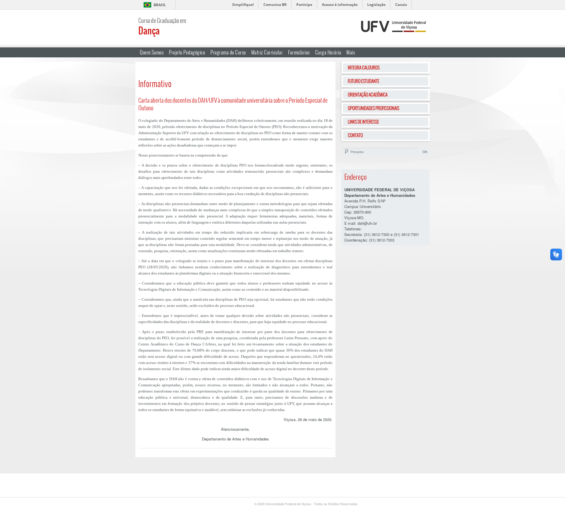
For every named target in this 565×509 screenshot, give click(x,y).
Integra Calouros (364, 67)
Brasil (160, 4)
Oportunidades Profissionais (373, 108)
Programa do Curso (228, 52)
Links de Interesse (363, 121)
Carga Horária (328, 52)
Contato (355, 135)
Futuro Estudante (363, 81)
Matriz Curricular (267, 52)
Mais (350, 52)
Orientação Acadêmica (368, 94)
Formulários (299, 52)
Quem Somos (152, 52)
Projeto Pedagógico (187, 52)
